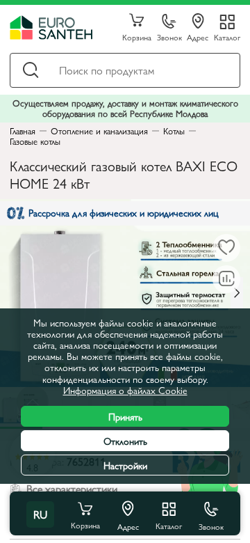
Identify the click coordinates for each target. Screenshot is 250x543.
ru (40, 514)
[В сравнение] (226, 279)
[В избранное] (226, 248)
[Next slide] (237, 293)
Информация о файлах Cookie (125, 390)
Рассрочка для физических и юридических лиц (123, 212)
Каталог (227, 36)
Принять (125, 416)
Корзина (136, 36)
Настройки (125, 465)
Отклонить (125, 441)
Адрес (197, 36)
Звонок (169, 36)
